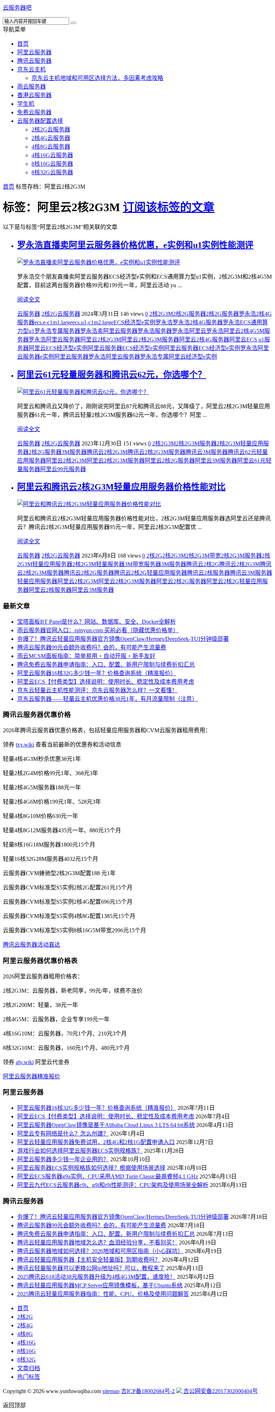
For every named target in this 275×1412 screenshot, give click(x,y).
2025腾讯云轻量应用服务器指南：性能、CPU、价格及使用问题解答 (103, 1294)
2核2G (154, 556)
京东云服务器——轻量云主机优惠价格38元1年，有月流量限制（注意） (107, 699)
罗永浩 (164, 322)
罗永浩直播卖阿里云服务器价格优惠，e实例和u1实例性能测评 (135, 245)
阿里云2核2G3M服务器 (150, 339)
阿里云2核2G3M (100, 339)
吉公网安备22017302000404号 (220, 1391)
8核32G (26, 1360)
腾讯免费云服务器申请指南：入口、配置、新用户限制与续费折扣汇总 (106, 665)
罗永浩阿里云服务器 (54, 339)
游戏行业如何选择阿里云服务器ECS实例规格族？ (80, 1151)
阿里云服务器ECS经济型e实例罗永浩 (210, 348)
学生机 (25, 104)
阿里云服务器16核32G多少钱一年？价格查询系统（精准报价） (96, 673)
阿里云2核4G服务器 (204, 339)
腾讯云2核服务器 (208, 573)
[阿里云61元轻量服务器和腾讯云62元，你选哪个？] (83, 392)
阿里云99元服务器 (63, 469)
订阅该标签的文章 (168, 207)
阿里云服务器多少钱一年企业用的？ (63, 1159)
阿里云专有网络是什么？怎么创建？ (63, 1134)
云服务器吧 (17, 8)
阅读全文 (28, 299)
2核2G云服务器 (51, 129)
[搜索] (73, 23)
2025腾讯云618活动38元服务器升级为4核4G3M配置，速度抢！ (96, 1277)
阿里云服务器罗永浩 (80, 357)
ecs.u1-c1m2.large (93, 322)
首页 (23, 44)
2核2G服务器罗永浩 (231, 314)
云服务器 (28, 314)
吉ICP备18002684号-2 (148, 1391)
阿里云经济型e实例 (193, 357)
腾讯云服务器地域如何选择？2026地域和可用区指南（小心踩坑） (100, 1251)
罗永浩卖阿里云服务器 (109, 331)
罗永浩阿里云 (189, 331)
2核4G (25, 1325)
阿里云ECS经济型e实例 (58, 348)
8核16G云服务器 (52, 164)
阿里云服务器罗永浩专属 (137, 357)
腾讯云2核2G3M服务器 (156, 452)
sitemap (111, 1391)
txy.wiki (25, 745)
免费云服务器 (34, 112)
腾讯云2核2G (202, 564)
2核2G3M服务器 (196, 443)
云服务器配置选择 (40, 121)
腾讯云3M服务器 (206, 452)
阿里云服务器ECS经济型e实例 (126, 348)
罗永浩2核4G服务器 (198, 322)
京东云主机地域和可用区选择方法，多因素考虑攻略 (97, 78)
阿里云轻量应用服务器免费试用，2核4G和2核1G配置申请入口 (96, 1142)
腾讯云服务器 (34, 61)
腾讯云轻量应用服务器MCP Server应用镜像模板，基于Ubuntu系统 (100, 1285)
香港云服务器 (34, 95)
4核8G (25, 1334)
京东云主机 (31, 69)
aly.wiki (25, 1062)
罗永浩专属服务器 (57, 331)
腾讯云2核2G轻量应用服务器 (150, 573)
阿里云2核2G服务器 (170, 461)
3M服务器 (74, 452)
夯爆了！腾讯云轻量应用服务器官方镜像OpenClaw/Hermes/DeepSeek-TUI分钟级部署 (123, 639)
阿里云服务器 (34, 52)
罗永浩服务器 (155, 331)
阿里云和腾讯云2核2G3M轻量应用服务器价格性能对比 (121, 487)
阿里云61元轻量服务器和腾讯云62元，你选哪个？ (111, 374)
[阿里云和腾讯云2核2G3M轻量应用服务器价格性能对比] (89, 504)
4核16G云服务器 (52, 155)
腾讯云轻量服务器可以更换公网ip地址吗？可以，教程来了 (91, 1268)
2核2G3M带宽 (203, 556)
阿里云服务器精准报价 (31, 1076)
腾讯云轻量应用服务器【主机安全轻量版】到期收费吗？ (88, 1260)
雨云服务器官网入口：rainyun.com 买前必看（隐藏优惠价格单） (98, 630)
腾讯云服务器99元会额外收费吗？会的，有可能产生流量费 (91, 647)
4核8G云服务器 (51, 147)
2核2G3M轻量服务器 (98, 564)
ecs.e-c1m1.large (53, 322)
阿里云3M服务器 (216, 461)
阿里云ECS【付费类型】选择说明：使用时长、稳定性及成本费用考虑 (105, 682)
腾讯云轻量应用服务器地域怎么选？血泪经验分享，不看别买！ (97, 1242)
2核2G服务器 (189, 314)
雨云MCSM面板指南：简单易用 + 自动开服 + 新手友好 (86, 656)
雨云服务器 (31, 87)
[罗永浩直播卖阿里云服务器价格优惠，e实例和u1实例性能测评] (98, 262)
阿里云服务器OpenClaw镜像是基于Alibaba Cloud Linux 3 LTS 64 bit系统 (106, 1125)
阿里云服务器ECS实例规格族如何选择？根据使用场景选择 (91, 1168)
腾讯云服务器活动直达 (31, 945)
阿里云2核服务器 (50, 590)
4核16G (26, 1342)
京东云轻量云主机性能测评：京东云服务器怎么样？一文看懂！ (97, 690)
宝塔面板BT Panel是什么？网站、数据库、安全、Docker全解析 (96, 622)
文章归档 (28, 1368)
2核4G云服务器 (51, 138)
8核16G (26, 1351)
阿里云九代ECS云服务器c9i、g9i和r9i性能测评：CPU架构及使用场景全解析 (112, 1185)
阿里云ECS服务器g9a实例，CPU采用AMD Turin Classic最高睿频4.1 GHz (107, 1176)
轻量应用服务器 (37, 581)
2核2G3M (161, 314)
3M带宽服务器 (143, 564)
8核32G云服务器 (52, 172)
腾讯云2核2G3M (107, 452)
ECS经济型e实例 (134, 322)
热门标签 (28, 1377)
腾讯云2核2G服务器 (89, 573)
